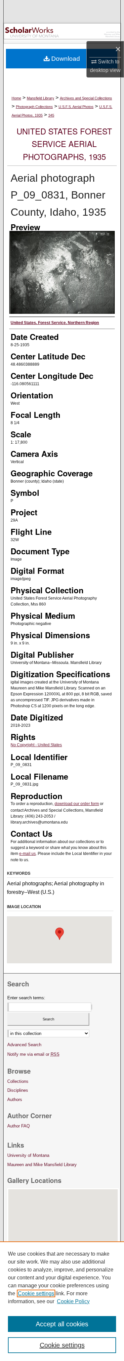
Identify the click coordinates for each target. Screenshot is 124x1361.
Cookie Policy (73, 1301)
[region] (62, 1301)
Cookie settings (36, 1293)
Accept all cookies (62, 1324)
